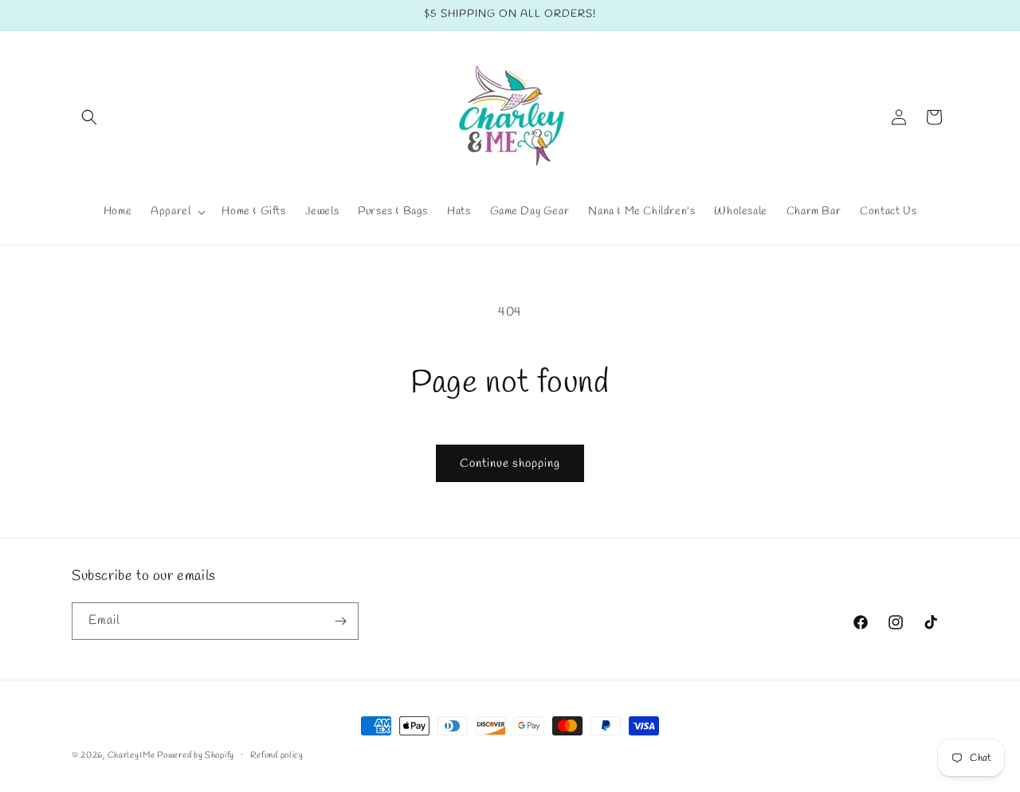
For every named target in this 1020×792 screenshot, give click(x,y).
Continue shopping (510, 464)
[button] (89, 117)
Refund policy (277, 755)
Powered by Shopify (195, 755)
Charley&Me (133, 755)
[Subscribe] (340, 621)
